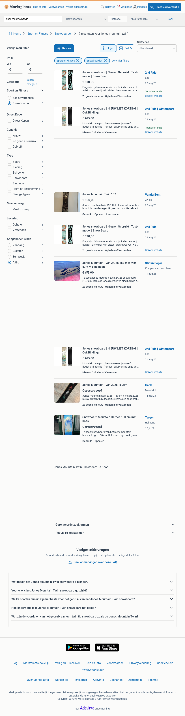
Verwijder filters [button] (120, 60)
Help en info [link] (39, 6)
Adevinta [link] (98, 680)
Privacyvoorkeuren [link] (92, 670)
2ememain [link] (135, 680)
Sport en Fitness (66, 60)
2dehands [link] (116, 680)
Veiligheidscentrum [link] (76, 6)
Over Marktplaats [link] (38, 680)
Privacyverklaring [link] (140, 663)
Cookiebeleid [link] (165, 663)
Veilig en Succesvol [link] (67, 663)
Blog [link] (15, 663)
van (9, 63)
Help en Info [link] (93, 663)
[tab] (108, 48)
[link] (17, 7)
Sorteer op (143, 42)
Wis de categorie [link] (32, 82)
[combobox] (33, 19)
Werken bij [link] (61, 680)
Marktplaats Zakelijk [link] (36, 663)
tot (28, 63)
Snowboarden (94, 60)
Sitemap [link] (153, 680)
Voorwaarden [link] (56, 6)
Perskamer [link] (80, 680)
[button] (124, 7)
